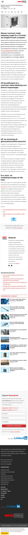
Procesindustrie (5, 482)
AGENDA (3, 495)
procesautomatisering (7, 50)
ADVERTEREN (4, 493)
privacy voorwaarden (15, 431)
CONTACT (3, 497)
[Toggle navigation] (2, 1)
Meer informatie (18, 227)
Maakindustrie (4, 484)
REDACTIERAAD (4, 489)
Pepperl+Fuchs (4, 186)
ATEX (4, 211)
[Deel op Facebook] (18, 12)
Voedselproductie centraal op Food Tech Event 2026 (14, 286)
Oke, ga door (5, 533)
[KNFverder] (14, 219)
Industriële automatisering (8, 472)
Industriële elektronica (7, 476)
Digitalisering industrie (7, 478)
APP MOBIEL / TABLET (6, 491)
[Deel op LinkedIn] (2, 12)
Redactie (17, 263)
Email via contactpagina (6, 464)
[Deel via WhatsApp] (8, 12)
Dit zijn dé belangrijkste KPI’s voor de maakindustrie (14, 209)
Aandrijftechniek (5, 470)
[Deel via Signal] (15, 12)
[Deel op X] (5, 12)
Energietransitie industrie (7, 480)
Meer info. (20, 531)
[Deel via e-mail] (21, 12)
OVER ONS (3, 487)
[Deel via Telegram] (12, 12)
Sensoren (3, 474)
